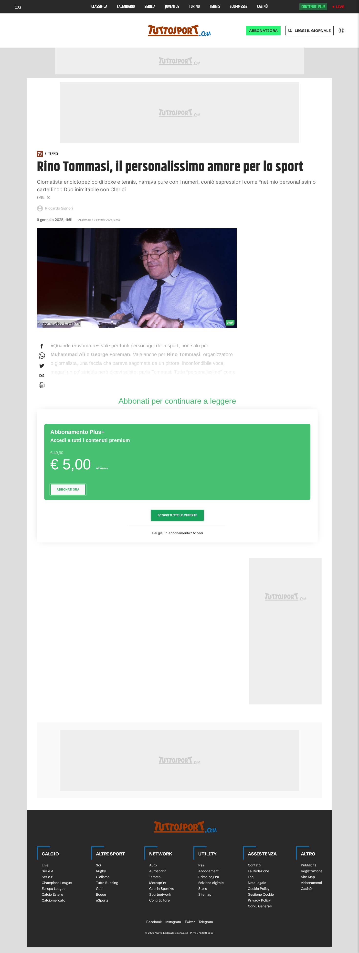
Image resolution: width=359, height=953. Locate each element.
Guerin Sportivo (161, 888)
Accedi (198, 533)
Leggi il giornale (313, 30)
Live (340, 7)
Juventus (172, 7)
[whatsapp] (42, 356)
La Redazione (258, 871)
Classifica (99, 7)
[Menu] (18, 6)
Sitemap (204, 894)
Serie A (150, 7)
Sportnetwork (160, 894)
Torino (194, 7)
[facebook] (42, 346)
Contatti (254, 865)
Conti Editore (159, 900)
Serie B (47, 877)
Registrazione (311, 871)
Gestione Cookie (261, 894)
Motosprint (157, 883)
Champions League (57, 883)
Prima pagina (208, 877)
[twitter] (42, 366)
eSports (102, 900)
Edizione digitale (211, 883)
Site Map (308, 877)
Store (202, 888)
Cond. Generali (260, 906)
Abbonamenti (208, 871)
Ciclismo (102, 877)
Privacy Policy (259, 900)
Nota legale (257, 883)
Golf (99, 888)
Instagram (173, 922)
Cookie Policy (259, 888)
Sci (98, 865)
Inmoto (154, 877)
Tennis (215, 7)
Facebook (154, 922)
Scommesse (238, 7)
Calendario (126, 7)
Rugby (101, 871)
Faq (250, 877)
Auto (153, 865)
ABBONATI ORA (263, 30)
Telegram (206, 922)
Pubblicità (309, 865)
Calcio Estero (52, 894)
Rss (201, 865)
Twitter (190, 922)
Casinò (262, 7)
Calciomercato (53, 900)
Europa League (53, 888)
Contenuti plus (313, 7)
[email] (42, 375)
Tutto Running (107, 883)
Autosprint (157, 871)
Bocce (101, 894)
